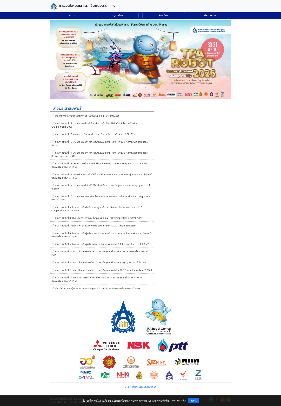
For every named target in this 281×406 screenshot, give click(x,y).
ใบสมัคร (163, 15)
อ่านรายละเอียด (179, 400)
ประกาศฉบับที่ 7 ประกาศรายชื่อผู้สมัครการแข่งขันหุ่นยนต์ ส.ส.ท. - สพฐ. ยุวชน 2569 (95, 225)
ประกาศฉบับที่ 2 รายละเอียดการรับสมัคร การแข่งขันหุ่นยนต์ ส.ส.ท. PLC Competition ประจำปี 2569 (103, 270)
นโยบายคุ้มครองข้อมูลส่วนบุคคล (140, 386)
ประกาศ (71, 15)
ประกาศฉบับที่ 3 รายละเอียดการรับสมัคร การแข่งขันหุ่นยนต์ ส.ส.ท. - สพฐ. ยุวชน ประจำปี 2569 (101, 262)
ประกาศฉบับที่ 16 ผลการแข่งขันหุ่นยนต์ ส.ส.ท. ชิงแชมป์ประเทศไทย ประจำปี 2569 (95, 134)
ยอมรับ (193, 400)
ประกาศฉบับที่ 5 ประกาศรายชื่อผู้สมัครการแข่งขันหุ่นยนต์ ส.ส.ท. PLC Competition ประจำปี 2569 (102, 244)
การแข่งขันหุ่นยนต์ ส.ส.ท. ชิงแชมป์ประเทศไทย (86, 5)
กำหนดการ (210, 15)
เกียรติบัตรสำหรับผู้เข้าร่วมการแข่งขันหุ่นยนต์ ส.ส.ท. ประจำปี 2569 (87, 115)
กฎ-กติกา (117, 15)
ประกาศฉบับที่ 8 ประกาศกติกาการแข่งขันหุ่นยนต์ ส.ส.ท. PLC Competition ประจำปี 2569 (98, 217)
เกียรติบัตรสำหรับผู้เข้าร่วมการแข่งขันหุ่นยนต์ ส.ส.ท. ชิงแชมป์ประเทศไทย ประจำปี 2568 (97, 288)
